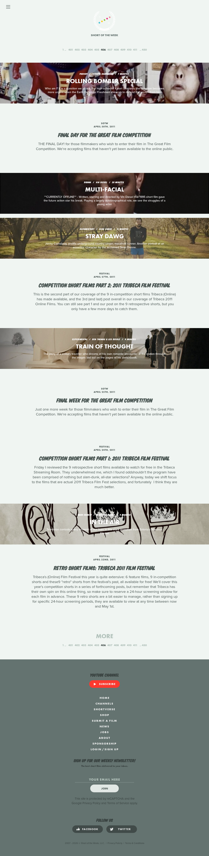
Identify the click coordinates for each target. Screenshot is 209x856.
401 (70, 49)
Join (104, 788)
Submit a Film (104, 720)
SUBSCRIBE (107, 684)
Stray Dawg (104, 236)
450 (144, 49)
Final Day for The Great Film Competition (104, 134)
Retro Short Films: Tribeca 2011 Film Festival (104, 567)
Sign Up (111, 749)
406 (103, 49)
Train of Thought (104, 346)
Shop (104, 715)
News (104, 726)
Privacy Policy (91, 803)
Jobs (104, 732)
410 (129, 49)
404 (90, 49)
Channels (104, 703)
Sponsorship (104, 743)
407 (109, 49)
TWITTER (124, 829)
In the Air (105, 522)
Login (96, 749)
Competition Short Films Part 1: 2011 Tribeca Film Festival (104, 458)
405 (96, 49)
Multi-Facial (104, 189)
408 (116, 49)
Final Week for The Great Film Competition (104, 400)
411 (135, 49)
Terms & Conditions (134, 843)
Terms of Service (118, 803)
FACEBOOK (90, 829)
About (104, 738)
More (104, 636)
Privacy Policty (115, 843)
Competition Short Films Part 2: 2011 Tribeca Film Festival (104, 285)
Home (105, 698)
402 (77, 49)
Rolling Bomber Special (104, 81)
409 (122, 49)
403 (83, 49)
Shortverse (104, 709)
